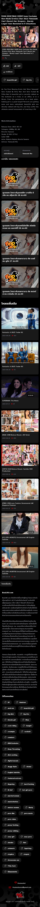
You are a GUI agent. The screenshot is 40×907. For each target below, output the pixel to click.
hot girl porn (27, 790)
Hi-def (10, 790)
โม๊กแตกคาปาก (12, 872)
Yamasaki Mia (27, 154)
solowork (11, 848)
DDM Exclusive (13, 743)
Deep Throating (14, 749)
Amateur (22, 702)
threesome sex (13, 860)
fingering (11, 784)
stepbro (11, 854)
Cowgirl (28, 726)
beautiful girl (29, 708)
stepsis (26, 854)
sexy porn (28, 837)
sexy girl (11, 837)
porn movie (28, 813)
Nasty (31, 807)
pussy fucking (13, 825)
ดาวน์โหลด (9, 72)
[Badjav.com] (20, 5)
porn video (12, 819)
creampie (11, 731)
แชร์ (18, 66)
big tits (26, 714)
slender (10, 842)
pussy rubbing (13, 831)
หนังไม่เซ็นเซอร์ (8, 154)
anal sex (11, 708)
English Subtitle (14, 772)
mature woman (13, 807)
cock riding (12, 726)
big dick (11, 714)
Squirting (27, 848)
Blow (27, 720)
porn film (11, 813)
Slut (24, 842)
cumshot (11, 737)
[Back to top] (36, 903)
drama (28, 766)
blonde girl (12, 720)
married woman (13, 796)
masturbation (13, 801)
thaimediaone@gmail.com (21, 887)
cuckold (27, 731)
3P (9, 702)
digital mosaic (13, 761)
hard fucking (29, 784)
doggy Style (12, 766)
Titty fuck (12, 866)
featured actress (14, 778)
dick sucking (12, 755)
